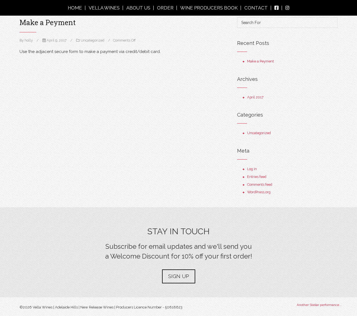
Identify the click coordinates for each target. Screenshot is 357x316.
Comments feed (259, 184)
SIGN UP (178, 276)
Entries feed (256, 177)
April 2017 (255, 97)
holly (29, 40)
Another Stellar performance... (319, 305)
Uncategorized (92, 40)
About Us (138, 8)
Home (75, 8)
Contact (256, 8)
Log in (252, 169)
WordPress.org (259, 192)
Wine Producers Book (209, 8)
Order (165, 8)
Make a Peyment (48, 22)
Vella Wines (104, 8)
